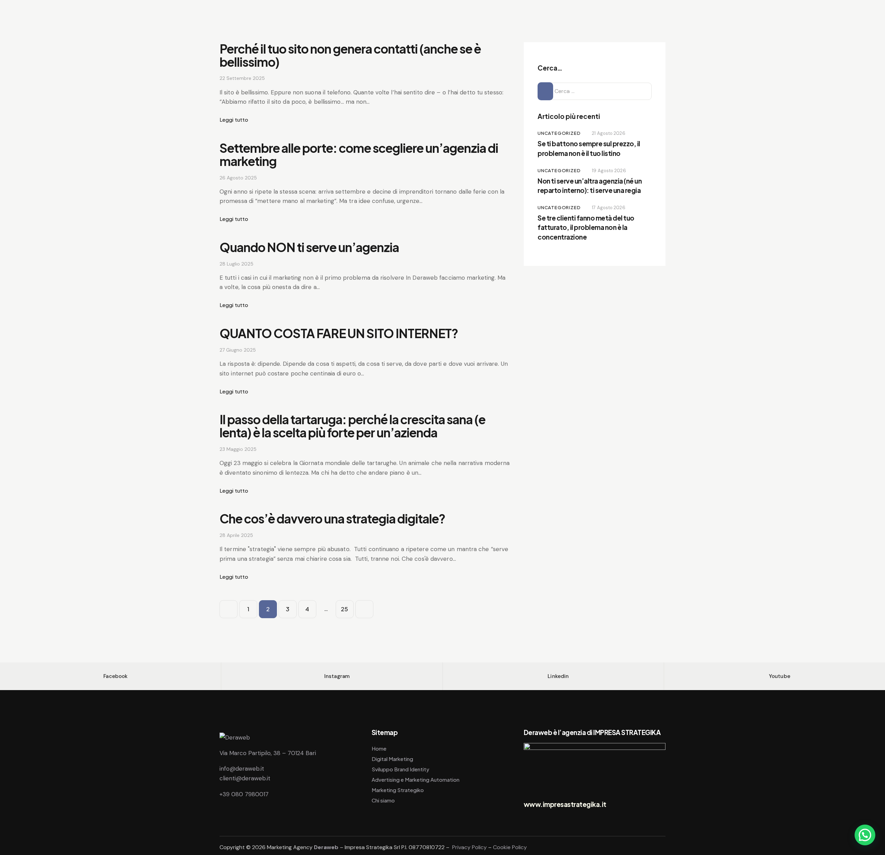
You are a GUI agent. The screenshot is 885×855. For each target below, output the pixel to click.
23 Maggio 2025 (238, 449)
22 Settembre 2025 (242, 78)
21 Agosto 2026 (608, 133)
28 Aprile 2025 (236, 535)
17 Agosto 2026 (608, 208)
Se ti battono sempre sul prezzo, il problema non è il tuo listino (589, 148)
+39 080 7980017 (244, 794)
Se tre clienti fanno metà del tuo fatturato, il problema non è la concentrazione (586, 227)
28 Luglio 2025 (236, 264)
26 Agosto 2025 (238, 178)
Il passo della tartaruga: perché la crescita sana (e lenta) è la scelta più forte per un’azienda (352, 426)
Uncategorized (559, 133)
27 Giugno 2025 (238, 350)
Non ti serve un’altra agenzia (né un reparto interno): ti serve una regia (590, 186)
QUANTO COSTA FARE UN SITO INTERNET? (339, 333)
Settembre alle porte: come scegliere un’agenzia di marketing (359, 154)
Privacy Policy (469, 847)
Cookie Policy (510, 847)
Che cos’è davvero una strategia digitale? (332, 518)
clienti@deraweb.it (245, 778)
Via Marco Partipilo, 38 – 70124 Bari (268, 753)
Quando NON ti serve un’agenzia (309, 247)
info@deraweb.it (242, 768)
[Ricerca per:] (595, 91)
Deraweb (326, 847)
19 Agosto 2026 (609, 171)
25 (347, 606)
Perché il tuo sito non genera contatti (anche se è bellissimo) (350, 55)
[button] (865, 835)
